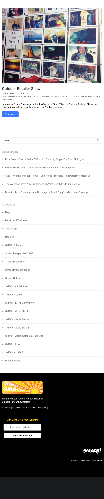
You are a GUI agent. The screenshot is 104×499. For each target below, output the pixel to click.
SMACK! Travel (13, 344)
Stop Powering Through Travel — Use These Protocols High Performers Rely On (47, 175)
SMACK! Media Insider (17, 327)
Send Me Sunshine (22, 435)
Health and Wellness (16, 220)
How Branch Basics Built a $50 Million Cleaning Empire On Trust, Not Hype (44, 159)
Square (95, 96)
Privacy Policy (43, 408)
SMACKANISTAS (14, 352)
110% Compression (9, 96)
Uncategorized (13, 360)
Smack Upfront (13, 278)
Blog (7, 212)
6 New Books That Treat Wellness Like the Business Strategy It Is (40, 167)
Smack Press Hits (15, 261)
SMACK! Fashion (14, 294)
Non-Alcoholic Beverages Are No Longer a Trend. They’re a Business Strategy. (46, 192)
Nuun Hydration (64, 96)
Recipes (9, 236)
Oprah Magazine (77, 96)
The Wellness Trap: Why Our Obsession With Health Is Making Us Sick (42, 184)
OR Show (88, 96)
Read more (10, 114)
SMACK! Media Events (17, 319)
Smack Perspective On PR (19, 253)
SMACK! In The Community (20, 302)
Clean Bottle (36, 96)
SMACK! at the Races (16, 286)
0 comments (7, 99)
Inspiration (11, 228)
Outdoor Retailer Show (21, 88)
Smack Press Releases (17, 269)
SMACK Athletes (14, 245)
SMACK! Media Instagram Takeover (24, 335)
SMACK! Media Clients (17, 311)
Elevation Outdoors (49, 96)
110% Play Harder (24, 96)
